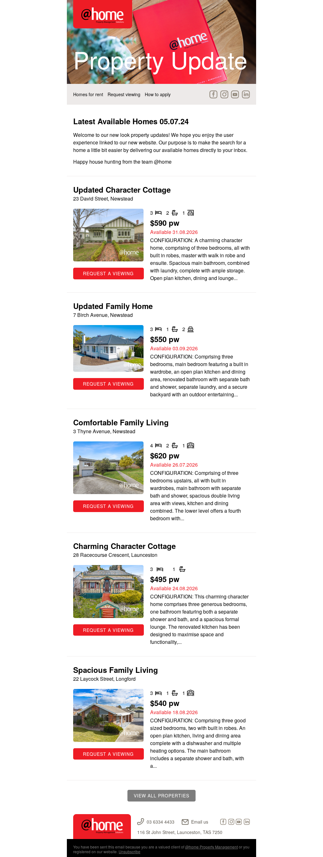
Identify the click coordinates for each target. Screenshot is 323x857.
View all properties (161, 795)
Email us (199, 822)
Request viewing (124, 94)
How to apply (158, 94)
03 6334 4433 (160, 822)
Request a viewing (108, 273)
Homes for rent (88, 94)
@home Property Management (211, 846)
